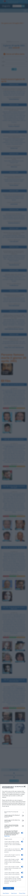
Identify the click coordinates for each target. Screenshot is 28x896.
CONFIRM (8, 888)
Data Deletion (6, 893)
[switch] (22, 815)
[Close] (25, 786)
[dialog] (14, 840)
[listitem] (14, 812)
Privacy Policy (22, 893)
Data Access (14, 893)
